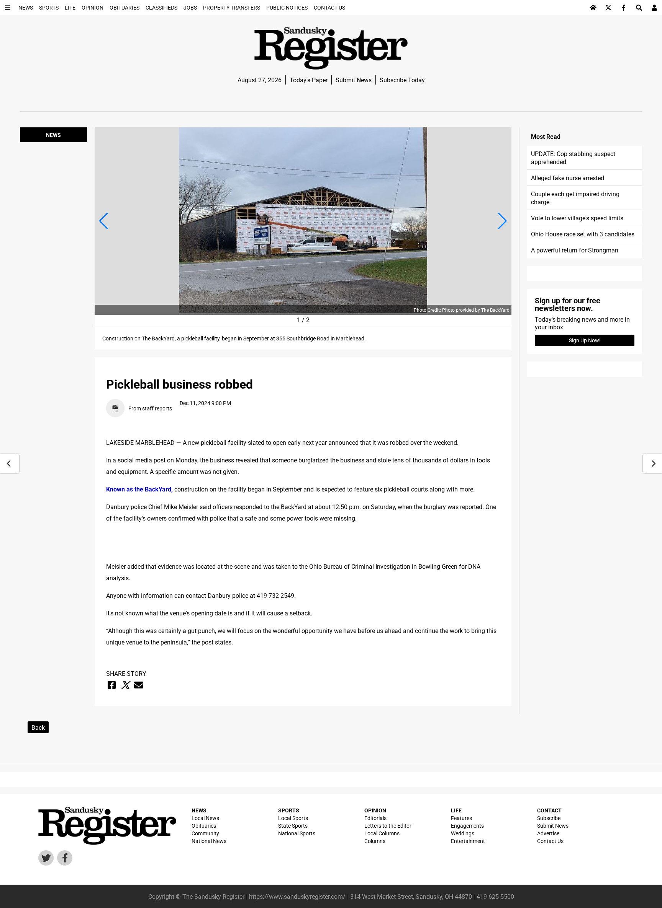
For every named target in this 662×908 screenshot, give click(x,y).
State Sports (293, 825)
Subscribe (548, 818)
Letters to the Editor (387, 825)
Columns (374, 841)
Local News (205, 818)
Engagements (467, 825)
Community (205, 833)
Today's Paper (309, 80)
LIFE (456, 810)
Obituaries (204, 825)
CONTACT (549, 810)
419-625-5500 (495, 896)
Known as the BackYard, (139, 489)
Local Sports (293, 818)
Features (461, 818)
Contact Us (550, 841)
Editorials (375, 818)
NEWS (199, 810)
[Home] (593, 7)
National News (209, 841)
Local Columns (382, 833)
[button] (103, 221)
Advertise (548, 833)
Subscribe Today (402, 80)
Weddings (462, 833)
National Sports (296, 833)
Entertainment (468, 841)
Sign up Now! (585, 340)
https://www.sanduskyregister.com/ (297, 896)
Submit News (354, 80)
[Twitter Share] (125, 685)
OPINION (375, 810)
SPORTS (288, 810)
